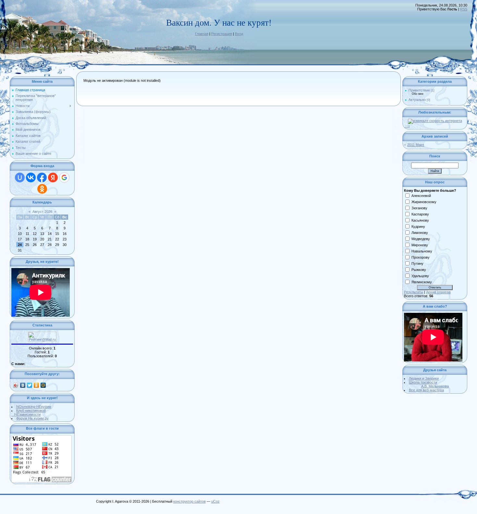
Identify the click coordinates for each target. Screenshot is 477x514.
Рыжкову (418, 270)
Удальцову (420, 276)
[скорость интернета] (435, 121)
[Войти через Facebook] (42, 177)
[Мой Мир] (43, 385)
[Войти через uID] (20, 177)
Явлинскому (421, 282)
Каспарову (420, 214)
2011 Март (415, 145)
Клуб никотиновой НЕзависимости (28, 412)
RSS (463, 9)
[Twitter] (29, 385)
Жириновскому (423, 202)
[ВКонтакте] (22, 385)
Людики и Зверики (424, 378)
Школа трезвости (429, 384)
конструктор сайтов (189, 501)
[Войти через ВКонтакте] (31, 177)
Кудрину (418, 226)
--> (407, 126)
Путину (417, 263)
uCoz (215, 501)
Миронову (419, 245)
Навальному (421, 251)
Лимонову (419, 233)
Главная (201, 34)
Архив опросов (438, 292)
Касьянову (420, 220)
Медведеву (420, 239)
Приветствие (419, 90)
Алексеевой (421, 196)
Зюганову (419, 208)
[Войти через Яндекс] (53, 177)
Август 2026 (42, 212)
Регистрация (221, 34)
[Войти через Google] (64, 177)
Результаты (413, 292)
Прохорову (420, 257)
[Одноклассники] (36, 385)
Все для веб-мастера (426, 390)
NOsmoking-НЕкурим (33, 407)
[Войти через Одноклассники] (42, 189)
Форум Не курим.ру (32, 418)
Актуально (417, 100)
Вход (239, 34)
